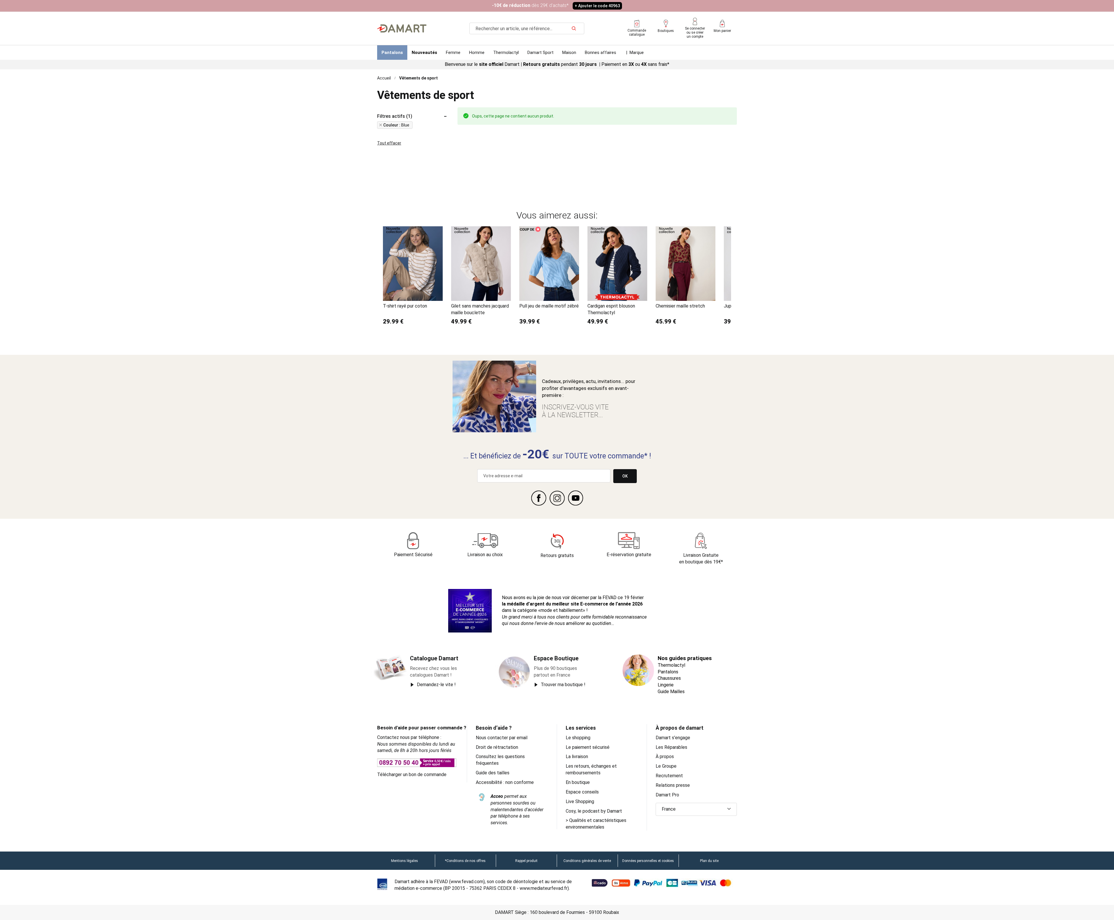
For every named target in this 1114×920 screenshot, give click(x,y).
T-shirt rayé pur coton (405, 306)
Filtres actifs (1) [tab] (394, 116)
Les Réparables (671, 747)
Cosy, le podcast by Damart (594, 811)
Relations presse (673, 785)
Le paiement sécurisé (588, 747)
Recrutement (669, 775)
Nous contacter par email (501, 737)
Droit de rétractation (497, 747)
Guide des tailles (492, 773)
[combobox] (526, 28)
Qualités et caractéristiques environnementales (596, 824)
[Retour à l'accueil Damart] (401, 28)
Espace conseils (582, 792)
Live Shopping (580, 801)
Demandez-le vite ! (436, 684)
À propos (665, 756)
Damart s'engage (673, 737)
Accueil (384, 78)
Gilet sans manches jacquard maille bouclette (480, 309)
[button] (696, 809)
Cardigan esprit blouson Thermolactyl (611, 309)
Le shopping (578, 737)
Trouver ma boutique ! (563, 684)
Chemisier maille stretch (680, 306)
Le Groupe (666, 766)
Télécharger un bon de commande (411, 774)
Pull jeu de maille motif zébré (549, 306)
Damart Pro (667, 795)
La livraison (577, 756)
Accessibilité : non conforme (505, 782)
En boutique (578, 782)
